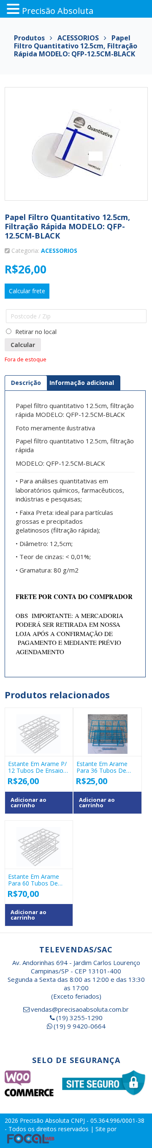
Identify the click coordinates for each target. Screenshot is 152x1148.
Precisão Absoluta (45, 1120)
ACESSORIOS (59, 251)
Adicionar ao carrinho (28, 802)
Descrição (26, 383)
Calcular (23, 345)
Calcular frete (27, 291)
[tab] (26, 382)
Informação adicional (81, 383)
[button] (14, 9)
